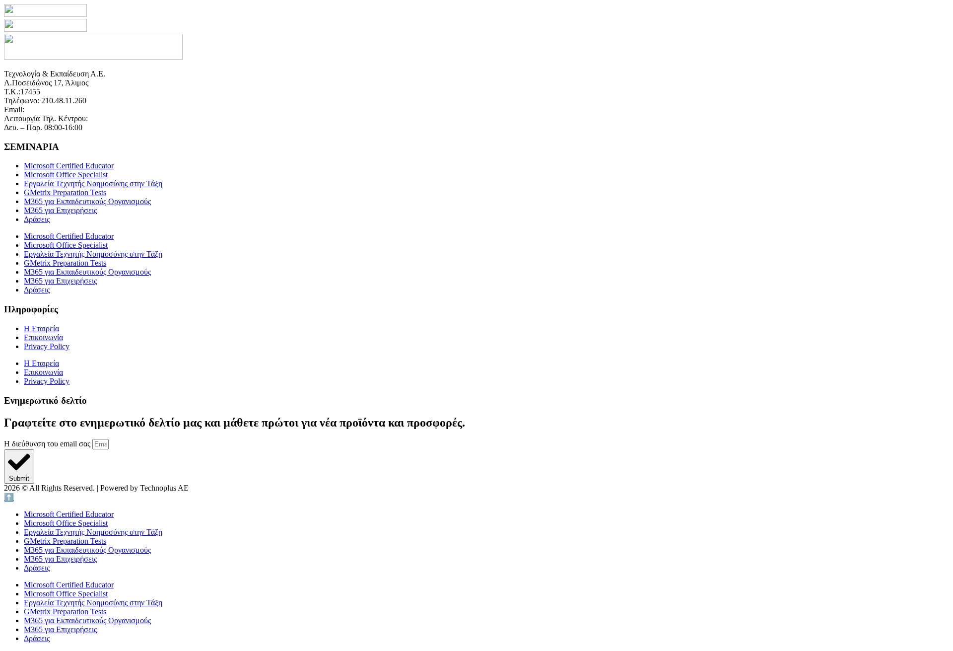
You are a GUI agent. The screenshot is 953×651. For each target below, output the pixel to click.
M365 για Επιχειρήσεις (60, 210)
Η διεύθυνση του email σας (48, 443)
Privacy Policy (46, 346)
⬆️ (9, 497)
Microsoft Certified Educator (69, 165)
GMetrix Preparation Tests (65, 192)
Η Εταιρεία (41, 328)
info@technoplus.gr (57, 109)
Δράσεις (37, 219)
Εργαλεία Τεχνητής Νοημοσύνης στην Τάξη (93, 183)
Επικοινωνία (43, 337)
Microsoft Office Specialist (66, 174)
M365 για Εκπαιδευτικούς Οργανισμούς (87, 201)
